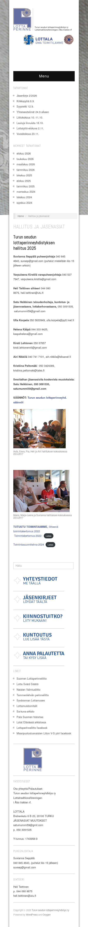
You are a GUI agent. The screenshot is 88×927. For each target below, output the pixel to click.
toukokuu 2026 (25, 159)
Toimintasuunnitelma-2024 (28, 544)
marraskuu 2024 (26, 191)
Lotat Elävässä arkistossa (31, 722)
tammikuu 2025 (26, 186)
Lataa (48, 535)
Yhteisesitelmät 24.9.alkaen (33, 112)
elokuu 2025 (24, 181)
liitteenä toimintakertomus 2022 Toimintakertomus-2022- (35, 531)
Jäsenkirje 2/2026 (27, 95)
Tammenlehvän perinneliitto (33, 695)
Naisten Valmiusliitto (28, 689)
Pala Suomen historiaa (30, 717)
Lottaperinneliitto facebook (32, 728)
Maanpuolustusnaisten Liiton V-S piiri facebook (44, 733)
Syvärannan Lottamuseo (31, 700)
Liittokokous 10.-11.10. (30, 117)
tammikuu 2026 (26, 170)
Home (21, 216)
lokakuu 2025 (24, 175)
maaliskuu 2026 (26, 164)
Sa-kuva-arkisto (25, 711)
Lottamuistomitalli (27, 706)
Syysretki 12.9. (25, 106)
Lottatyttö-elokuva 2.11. (30, 128)
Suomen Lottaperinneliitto (32, 678)
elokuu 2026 (24, 153)
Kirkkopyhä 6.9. (26, 101)
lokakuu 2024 (24, 197)
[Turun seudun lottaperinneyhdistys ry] (44, 20)
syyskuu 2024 (24, 203)
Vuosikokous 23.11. (28, 134)
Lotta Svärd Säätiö (27, 684)
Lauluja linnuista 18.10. (30, 123)
